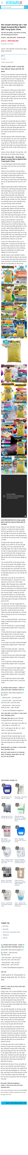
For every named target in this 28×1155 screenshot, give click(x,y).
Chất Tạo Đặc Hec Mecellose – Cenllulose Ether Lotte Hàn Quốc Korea (20, 818)
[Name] (1, 10)
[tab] (14, 56)
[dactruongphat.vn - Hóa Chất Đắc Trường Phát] (14, 2)
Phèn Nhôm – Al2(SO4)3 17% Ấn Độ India (21, 797)
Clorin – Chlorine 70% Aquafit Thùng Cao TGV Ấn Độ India (20, 904)
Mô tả (3, 56)
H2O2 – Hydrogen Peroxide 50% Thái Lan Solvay (20, 840)
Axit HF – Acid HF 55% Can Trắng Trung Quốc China (6, 904)
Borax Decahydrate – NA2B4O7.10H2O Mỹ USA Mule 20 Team (20, 861)
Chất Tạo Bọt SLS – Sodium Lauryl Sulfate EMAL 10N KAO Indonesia (20, 883)
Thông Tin (6, 935)
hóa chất (11, 79)
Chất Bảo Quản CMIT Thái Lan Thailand (6, 797)
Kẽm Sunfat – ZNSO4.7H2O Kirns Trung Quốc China (6, 840)
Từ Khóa (3, 59)
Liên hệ (5, 938)
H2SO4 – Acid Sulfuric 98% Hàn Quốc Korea (6, 881)
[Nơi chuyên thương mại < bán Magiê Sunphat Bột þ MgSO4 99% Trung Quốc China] (14, 274)
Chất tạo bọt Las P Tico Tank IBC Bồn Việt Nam (7, 817)
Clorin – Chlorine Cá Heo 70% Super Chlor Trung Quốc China (7, 861)
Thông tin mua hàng (7, 62)
